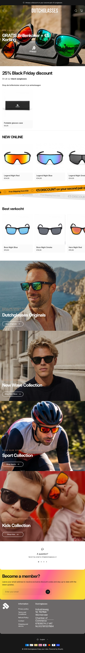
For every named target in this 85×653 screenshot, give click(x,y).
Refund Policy (23, 617)
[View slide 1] (38, 561)
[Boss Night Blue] (17, 229)
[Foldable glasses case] (17, 105)
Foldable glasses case (13, 123)
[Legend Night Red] (17, 157)
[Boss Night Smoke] (50, 229)
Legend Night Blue (44, 175)
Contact (21, 621)
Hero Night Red (75, 247)
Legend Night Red (11, 175)
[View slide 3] (43, 561)
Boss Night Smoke (44, 247)
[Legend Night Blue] (50, 157)
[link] (42, 612)
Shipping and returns (23, 625)
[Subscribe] (48, 592)
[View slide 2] (41, 561)
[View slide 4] (46, 561)
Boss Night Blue (11, 247)
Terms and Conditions (22, 613)
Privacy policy (23, 609)
